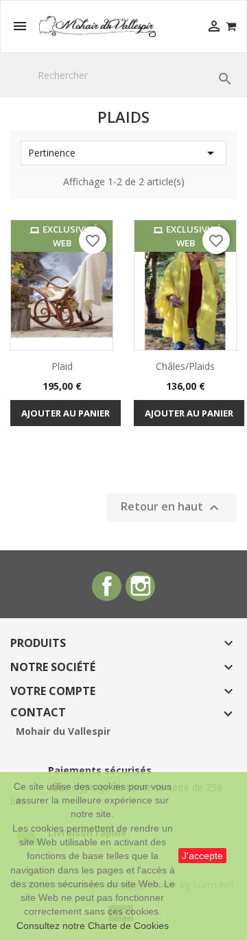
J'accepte (202, 855)
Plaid (62, 366)
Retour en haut (171, 507)
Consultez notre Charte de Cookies (92, 925)
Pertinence (123, 153)
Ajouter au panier (65, 413)
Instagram (140, 586)
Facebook (106, 586)
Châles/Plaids (185, 366)
